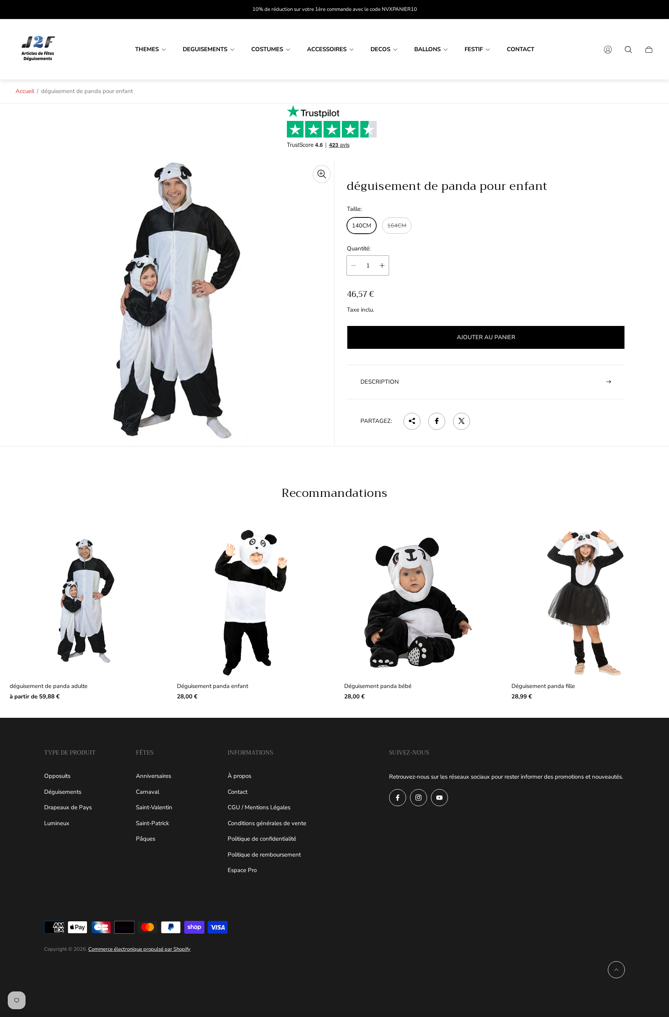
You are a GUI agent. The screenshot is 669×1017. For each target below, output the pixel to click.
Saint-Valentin (154, 807)
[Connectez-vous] (607, 49)
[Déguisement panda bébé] (418, 603)
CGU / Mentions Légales (259, 807)
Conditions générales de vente (267, 823)
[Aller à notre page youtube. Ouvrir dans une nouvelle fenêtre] (439, 797)
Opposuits (57, 776)
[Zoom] (321, 174)
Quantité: (359, 248)
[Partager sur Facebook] (436, 420)
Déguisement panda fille (543, 686)
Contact (237, 792)
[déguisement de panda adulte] (84, 603)
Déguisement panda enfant (212, 686)
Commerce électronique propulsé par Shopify (139, 949)
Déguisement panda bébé (378, 686)
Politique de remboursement (264, 854)
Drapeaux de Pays (68, 807)
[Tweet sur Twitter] (461, 420)
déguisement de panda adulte (48, 686)
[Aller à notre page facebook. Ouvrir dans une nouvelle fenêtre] (397, 797)
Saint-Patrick (152, 823)
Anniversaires (153, 776)
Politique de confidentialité (262, 839)
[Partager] (411, 420)
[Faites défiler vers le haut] (616, 969)
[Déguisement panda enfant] (251, 603)
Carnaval (147, 792)
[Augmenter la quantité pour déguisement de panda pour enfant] (382, 265)
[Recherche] (628, 49)
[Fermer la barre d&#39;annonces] (649, 9)
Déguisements (62, 792)
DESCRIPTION (379, 381)
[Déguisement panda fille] (585, 603)
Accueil (24, 91)
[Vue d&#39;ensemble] (139, 547)
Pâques (145, 839)
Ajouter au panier (486, 337)
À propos (239, 776)
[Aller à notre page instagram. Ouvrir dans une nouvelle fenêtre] (418, 797)
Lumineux (56, 823)
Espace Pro (242, 870)
